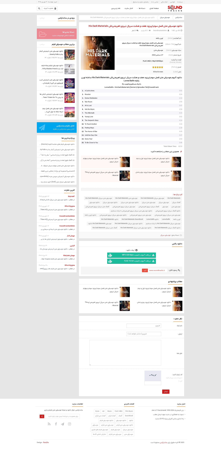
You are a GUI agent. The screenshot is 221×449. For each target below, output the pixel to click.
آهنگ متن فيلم (100, 416)
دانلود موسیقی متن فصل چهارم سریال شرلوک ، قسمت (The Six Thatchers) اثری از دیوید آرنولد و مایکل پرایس (57, 166)
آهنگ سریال (176, 202)
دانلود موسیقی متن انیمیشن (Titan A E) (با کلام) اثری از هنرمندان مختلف (43, 210)
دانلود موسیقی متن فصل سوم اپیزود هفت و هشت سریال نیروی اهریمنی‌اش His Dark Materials (135, 26)
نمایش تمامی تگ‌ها (99, 434)
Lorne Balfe (166, 219)
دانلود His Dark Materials (109, 219)
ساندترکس (178, 18)
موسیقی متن (158, 50)
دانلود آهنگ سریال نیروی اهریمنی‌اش (168, 211)
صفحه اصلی (154, 8)
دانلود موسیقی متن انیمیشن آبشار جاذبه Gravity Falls (57, 150)
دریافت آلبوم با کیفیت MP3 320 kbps (136, 255)
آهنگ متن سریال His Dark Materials (105, 228)
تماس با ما (154, 2)
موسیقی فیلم (115, 430)
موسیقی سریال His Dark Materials (152, 198)
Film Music (129, 411)
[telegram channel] (63, 424)
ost (103, 411)
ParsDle (46, 442)
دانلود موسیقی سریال (110, 202)
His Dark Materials (174, 198)
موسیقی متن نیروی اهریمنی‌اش (140, 215)
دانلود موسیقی (95, 202)
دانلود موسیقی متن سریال (130, 202)
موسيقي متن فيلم (107, 425)
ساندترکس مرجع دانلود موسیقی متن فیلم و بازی (175, 8)
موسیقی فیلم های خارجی (100, 430)
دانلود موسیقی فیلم (106, 420)
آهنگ (120, 416)
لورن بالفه (159, 38)
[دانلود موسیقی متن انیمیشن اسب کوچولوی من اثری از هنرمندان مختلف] (69, 83)
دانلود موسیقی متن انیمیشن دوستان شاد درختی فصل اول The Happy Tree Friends (40, 249)
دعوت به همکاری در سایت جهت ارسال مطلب (168, 414)
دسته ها (142, 8)
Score (97, 411)
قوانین (172, 2)
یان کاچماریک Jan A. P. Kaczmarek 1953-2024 (167, 410)
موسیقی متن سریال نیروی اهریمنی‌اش (167, 215)
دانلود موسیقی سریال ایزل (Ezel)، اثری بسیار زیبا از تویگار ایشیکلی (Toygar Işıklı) (57, 182)
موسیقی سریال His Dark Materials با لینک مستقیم (163, 224)
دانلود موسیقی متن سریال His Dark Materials (135, 228)
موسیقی (165, 207)
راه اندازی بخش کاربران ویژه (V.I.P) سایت (169, 419)
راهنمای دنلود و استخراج (141, 2)
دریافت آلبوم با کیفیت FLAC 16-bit (137, 261)
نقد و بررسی (115, 8)
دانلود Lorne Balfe (152, 219)
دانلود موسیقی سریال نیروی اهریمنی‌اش (113, 215)
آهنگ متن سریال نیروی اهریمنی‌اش (97, 207)
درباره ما (180, 2)
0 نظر (134, 31)
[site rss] (49, 424)
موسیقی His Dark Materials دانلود (99, 224)
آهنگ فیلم (111, 416)
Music (109, 411)
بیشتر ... (41, 18)
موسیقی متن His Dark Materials (126, 198)
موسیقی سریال (165, 18)
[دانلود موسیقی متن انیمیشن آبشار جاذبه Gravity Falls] (69, 55)
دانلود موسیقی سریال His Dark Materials (128, 224)
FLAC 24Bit (118, 411)
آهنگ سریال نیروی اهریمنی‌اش (149, 207)
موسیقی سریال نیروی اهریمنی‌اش (124, 207)
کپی (145, 270)
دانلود (131, 420)
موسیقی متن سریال (148, 202)
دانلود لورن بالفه (90, 215)
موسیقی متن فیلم (115, 434)
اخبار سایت (129, 8)
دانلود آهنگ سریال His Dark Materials (167, 228)
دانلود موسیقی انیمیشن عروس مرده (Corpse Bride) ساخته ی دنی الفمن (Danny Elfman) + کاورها (57, 176)
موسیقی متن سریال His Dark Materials (98, 198)
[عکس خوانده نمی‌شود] (153, 376)
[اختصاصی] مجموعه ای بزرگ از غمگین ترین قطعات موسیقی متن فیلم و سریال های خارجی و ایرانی (57, 171)
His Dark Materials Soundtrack (132, 219)
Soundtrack (129, 416)
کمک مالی (164, 2)
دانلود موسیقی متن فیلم (124, 425)
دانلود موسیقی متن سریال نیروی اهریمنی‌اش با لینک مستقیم (131, 211)
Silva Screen (158, 72)
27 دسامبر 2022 (157, 55)
